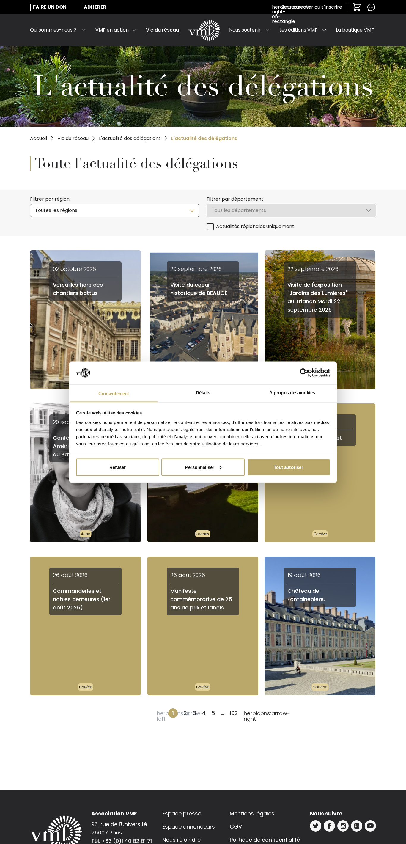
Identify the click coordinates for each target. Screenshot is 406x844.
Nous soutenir (245, 29)
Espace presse (181, 813)
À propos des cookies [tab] (292, 392)
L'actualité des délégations (130, 138)
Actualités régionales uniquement (255, 226)
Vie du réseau (162, 29)
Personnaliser (199, 466)
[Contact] (371, 7)
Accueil (38, 138)
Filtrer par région (50, 199)
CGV (236, 826)
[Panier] (357, 7)
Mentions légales (252, 813)
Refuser (117, 466)
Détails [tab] (203, 392)
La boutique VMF (355, 29)
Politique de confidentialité (265, 839)
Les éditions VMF (298, 29)
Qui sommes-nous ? (53, 29)
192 (234, 713)
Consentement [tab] (113, 393)
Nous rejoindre (181, 839)
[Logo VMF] (204, 30)
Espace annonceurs (188, 826)
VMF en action (112, 29)
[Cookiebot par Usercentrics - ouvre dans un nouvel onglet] (304, 372)
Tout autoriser (288, 466)
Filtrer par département (235, 199)
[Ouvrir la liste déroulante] (83, 30)
